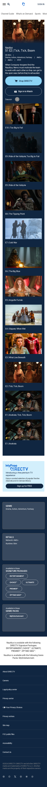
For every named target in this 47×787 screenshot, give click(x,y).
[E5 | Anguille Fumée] (23, 286)
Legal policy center (10, 689)
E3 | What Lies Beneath (15, 357)
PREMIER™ (14, 588)
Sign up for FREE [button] (24, 485)
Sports (38, 13)
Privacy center (8, 698)
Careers (6, 680)
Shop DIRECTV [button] (25, 80)
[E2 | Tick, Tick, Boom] (23, 372)
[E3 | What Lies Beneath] (23, 343)
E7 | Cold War (11, 242)
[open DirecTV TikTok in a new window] (32, 777)
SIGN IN (40, 4)
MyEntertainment (17, 616)
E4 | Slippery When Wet (15, 328)
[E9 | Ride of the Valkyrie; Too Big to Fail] (23, 142)
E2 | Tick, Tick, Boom (14, 386)
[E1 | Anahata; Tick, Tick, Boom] (23, 401)
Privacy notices (8, 716)
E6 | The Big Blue (12, 271)
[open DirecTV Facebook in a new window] (9, 777)
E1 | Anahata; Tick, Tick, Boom (18, 414)
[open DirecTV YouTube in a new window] (27, 777)
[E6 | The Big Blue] (23, 257)
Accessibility (7, 743)
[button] (4, 4)
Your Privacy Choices (14, 707)
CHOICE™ (13, 582)
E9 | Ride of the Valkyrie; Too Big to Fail (22, 156)
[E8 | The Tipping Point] (23, 200)
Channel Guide (7, 13)
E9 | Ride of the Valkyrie (15, 185)
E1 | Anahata (10, 443)
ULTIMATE (30, 582)
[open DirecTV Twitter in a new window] (15, 777)
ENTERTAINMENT (17, 576)
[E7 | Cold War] (23, 228)
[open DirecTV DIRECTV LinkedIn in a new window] (4, 777)
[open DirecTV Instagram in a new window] (21, 777)
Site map (6, 725)
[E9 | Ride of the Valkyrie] (23, 171)
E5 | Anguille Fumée (14, 300)
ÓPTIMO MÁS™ (16, 595)
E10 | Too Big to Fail (14, 127)
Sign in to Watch (25, 91)
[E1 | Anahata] (23, 429)
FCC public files (8, 734)
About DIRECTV (9, 671)
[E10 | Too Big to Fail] (23, 113)
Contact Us (7, 752)
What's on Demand (24, 13)
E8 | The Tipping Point (15, 213)
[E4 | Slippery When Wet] (23, 315)
